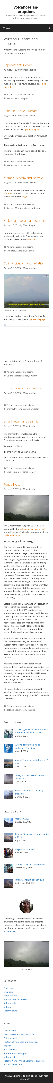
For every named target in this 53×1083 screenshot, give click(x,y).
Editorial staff (10, 1038)
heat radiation (21, 375)
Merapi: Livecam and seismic (23, 178)
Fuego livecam (13, 484)
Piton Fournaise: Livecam (20, 111)
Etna (9, 471)
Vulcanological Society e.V (32, 528)
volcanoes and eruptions (26, 9)
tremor (32, 471)
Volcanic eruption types (15, 1053)
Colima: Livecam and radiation (24, 263)
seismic (26, 208)
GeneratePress (26, 1078)
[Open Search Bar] (49, 28)
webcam (35, 208)
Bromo (10, 408)
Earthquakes (10, 988)
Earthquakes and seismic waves (19, 1034)
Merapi (7, 193)
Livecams (20, 250)
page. (24, 196)
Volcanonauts (10, 1010)
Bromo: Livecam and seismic (23, 388)
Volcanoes (9, 1007)
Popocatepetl (21, 98)
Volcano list (9, 1057)
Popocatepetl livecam (18, 65)
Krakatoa (11, 250)
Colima (10, 375)
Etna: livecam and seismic (21, 421)
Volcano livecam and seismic (20, 94)
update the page (32, 129)
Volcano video (10, 1003)
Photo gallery (10, 995)
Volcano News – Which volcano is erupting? (24, 1060)
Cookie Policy (10, 1030)
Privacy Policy (10, 1049)
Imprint (7, 1045)
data (9, 709)
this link (31, 239)
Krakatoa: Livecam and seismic (24, 220)
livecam (10, 98)
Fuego (15, 709)
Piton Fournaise (22, 165)
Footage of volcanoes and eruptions (21, 1041)
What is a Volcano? (13, 1064)
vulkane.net (9, 931)
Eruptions (8, 991)
